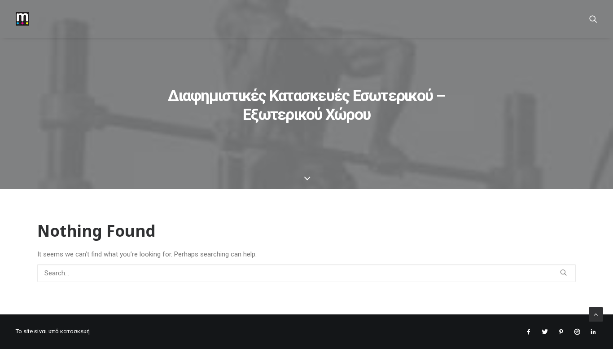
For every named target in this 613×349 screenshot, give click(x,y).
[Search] (593, 19)
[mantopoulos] (22, 19)
